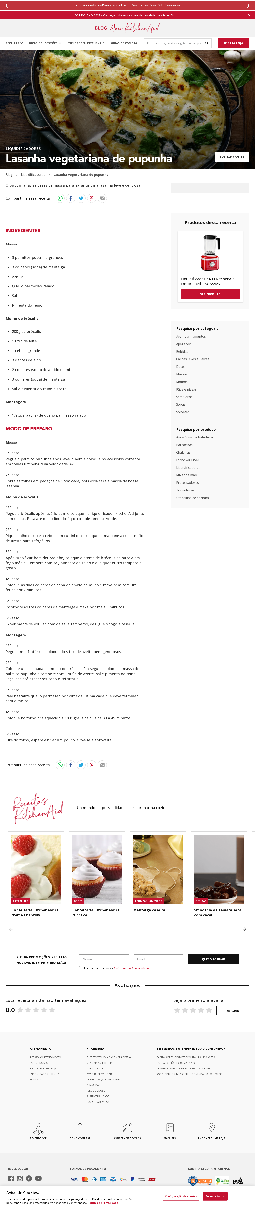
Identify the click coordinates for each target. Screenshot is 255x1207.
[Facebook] (11, 1179)
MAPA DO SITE (95, 1068)
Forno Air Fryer (187, 460)
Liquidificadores (23, 148)
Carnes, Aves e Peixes (192, 359)
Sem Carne (184, 397)
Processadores (187, 483)
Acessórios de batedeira (194, 437)
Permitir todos (215, 1196)
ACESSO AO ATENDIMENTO (45, 1057)
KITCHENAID (95, 1048)
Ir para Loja (233, 43)
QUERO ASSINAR (213, 959)
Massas (182, 374)
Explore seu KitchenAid (86, 43)
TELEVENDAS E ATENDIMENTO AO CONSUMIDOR (190, 1048)
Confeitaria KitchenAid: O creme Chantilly (34, 912)
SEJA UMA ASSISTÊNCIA (100, 1063)
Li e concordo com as (116, 968)
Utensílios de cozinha (192, 498)
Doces (180, 367)
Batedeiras (184, 445)
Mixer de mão (186, 475)
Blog (9, 174)
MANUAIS (35, 1079)
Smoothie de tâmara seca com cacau (217, 912)
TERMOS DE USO (96, 1090)
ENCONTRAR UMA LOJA (43, 1068)
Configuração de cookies (181, 1196)
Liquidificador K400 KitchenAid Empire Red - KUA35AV (208, 281)
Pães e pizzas (186, 389)
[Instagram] (20, 1179)
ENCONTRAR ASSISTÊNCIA (44, 1074)
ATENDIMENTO (40, 1048)
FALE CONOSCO (39, 1063)
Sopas (180, 404)
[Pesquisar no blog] (206, 43)
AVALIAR (233, 1010)
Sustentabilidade (98, 1096)
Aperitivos (184, 344)
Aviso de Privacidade (100, 1074)
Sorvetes (183, 412)
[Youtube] (38, 1178)
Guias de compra (124, 43)
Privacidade (94, 1085)
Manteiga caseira (149, 910)
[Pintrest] (29, 1178)
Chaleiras (183, 452)
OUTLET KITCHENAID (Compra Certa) (109, 1057)
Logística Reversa (98, 1102)
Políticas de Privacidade (131, 968)
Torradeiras (185, 490)
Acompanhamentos (191, 336)
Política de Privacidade (103, 1203)
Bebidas (182, 352)
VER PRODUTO (210, 294)
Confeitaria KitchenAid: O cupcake (95, 912)
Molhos (182, 382)
